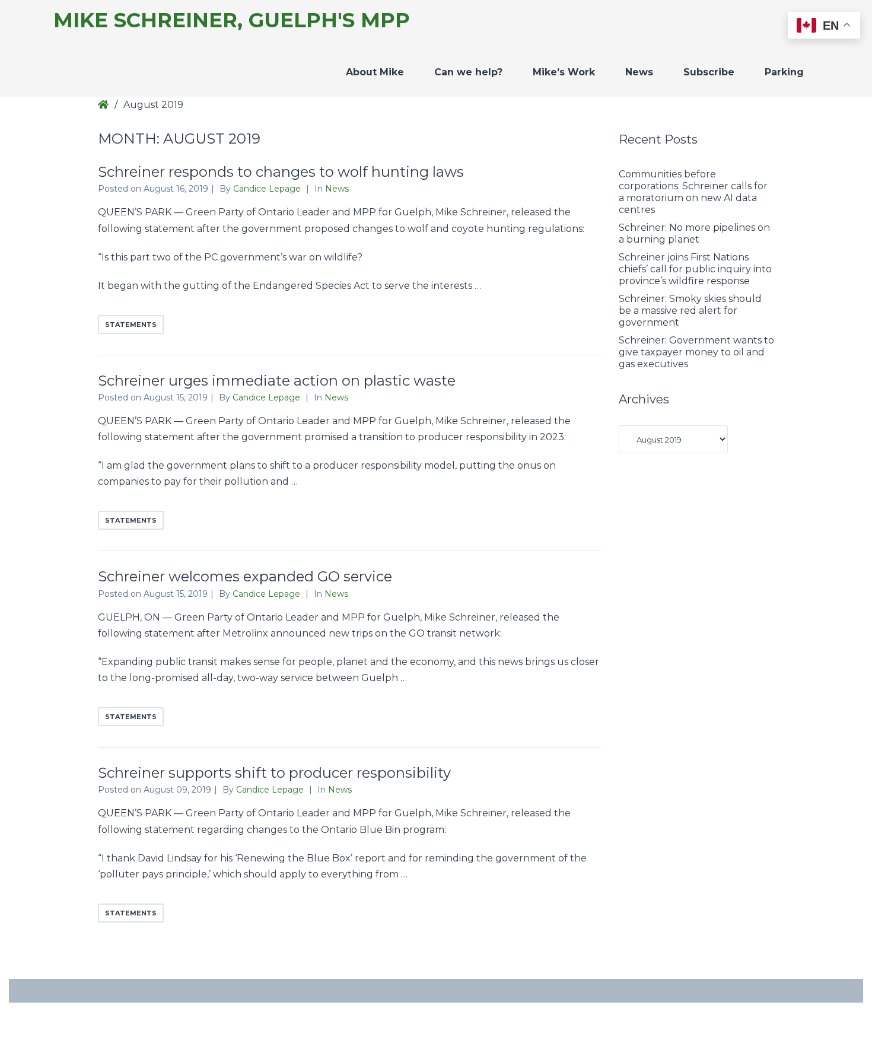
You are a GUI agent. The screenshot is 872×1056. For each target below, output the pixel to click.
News (639, 72)
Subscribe (708, 72)
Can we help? (468, 72)
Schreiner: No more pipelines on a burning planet (694, 233)
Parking (784, 72)
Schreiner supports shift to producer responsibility (274, 772)
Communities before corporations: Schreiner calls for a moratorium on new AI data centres (693, 191)
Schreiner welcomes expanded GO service (245, 576)
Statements (131, 324)
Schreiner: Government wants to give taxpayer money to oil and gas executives (696, 352)
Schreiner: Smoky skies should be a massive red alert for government (690, 310)
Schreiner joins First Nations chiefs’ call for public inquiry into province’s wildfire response (695, 269)
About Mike (375, 72)
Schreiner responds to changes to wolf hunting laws (281, 171)
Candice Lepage (268, 188)
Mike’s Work (564, 72)
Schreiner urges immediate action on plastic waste (277, 380)
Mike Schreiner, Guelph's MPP (231, 20)
